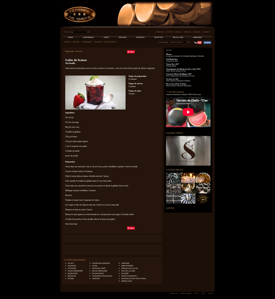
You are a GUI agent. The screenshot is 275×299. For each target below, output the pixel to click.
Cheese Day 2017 (172, 64)
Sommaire (159, 32)
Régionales (87, 42)
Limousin (96, 278)
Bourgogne (73, 273)
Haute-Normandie (99, 271)
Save (132, 52)
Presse (196, 32)
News (70, 37)
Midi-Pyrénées (127, 266)
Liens (203, 293)
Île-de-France (98, 273)
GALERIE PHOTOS (174, 170)
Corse (94, 266)
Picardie (125, 273)
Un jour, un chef (172, 79)
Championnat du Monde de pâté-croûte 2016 (183, 69)
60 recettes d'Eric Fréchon (176, 84)
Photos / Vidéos (174, 32)
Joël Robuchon (171, 59)
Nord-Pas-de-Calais (129, 268)
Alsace (71, 263)
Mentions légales (186, 293)
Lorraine (125, 263)
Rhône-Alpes (126, 281)
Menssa (169, 54)
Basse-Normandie (75, 271)
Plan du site (174, 293)
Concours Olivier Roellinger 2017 (179, 74)
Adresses (197, 37)
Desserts (98, 42)
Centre (71, 278)
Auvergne (72, 268)
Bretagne (72, 276)
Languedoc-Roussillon (102, 276)
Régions (122, 37)
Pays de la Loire (128, 271)
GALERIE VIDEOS (174, 133)
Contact (206, 32)
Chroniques (88, 37)
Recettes (158, 37)
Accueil (67, 42)
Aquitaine (72, 266)
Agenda (187, 32)
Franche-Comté (99, 268)
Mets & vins (178, 37)
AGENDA (170, 208)
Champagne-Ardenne (101, 263)
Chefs (106, 37)
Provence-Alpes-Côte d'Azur (133, 278)
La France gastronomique (74, 260)
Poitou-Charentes (129, 276)
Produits (140, 37)
